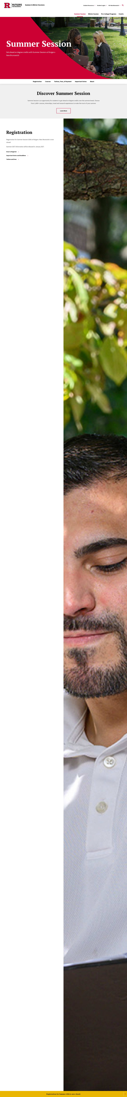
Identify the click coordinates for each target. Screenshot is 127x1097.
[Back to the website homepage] (13, 5)
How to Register (11, 152)
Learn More (63, 111)
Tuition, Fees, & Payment (63, 81)
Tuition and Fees (11, 159)
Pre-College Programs (108, 14)
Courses (48, 81)
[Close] (125, 1094)
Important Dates (81, 81)
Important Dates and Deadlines (16, 155)
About (92, 81)
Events (121, 14)
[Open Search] (123, 5)
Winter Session (93, 14)
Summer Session (80, 14)
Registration (37, 81)
